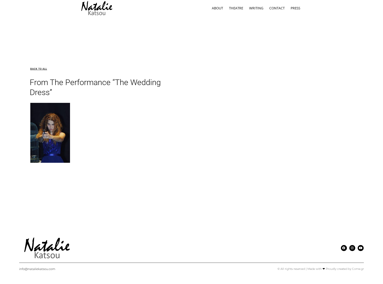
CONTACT (277, 8)
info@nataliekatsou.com (37, 269)
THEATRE (236, 8)
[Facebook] (344, 248)
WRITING (256, 8)
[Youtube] (361, 248)
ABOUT (217, 8)
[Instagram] (352, 248)
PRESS (295, 8)
